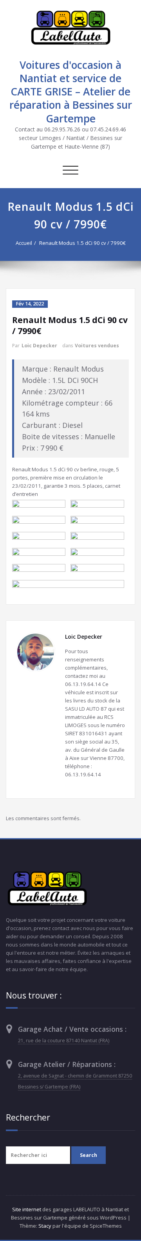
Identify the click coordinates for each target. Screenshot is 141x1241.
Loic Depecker (39, 345)
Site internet (26, 1209)
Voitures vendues (97, 345)
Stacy (44, 1225)
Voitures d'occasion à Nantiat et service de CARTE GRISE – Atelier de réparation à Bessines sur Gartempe (70, 92)
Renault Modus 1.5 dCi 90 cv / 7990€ (82, 242)
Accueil (24, 242)
